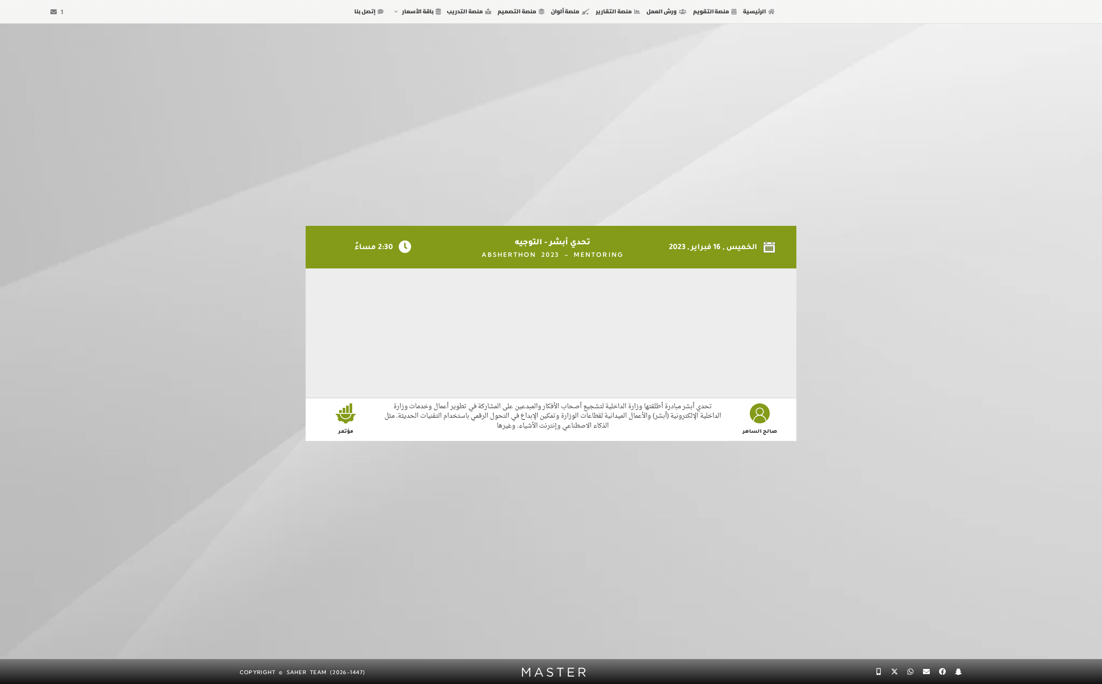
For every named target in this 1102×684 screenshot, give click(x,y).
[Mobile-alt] (878, 671)
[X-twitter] (894, 671)
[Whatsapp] (910, 671)
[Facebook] (942, 671)
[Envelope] (926, 671)
